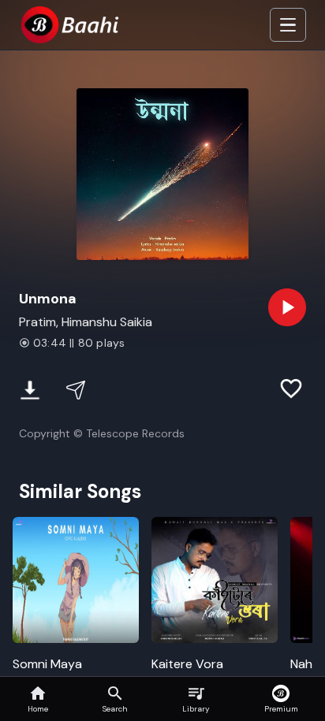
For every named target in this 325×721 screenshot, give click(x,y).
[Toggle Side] (288, 25)
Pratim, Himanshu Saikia (85, 322)
